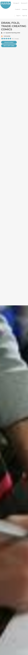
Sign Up (24, 15)
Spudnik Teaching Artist (13, 32)
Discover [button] (23, 3)
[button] (16, 3)
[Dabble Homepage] (6, 5)
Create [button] (17, 9)
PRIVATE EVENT (9, 42)
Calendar (24, 9)
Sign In (18, 15)
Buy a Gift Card (9, 45)
